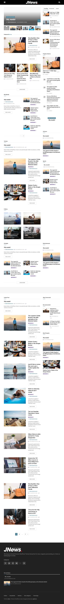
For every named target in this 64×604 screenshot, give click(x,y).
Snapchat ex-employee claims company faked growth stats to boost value (55, 311)
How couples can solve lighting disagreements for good (31, 219)
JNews (8, 599)
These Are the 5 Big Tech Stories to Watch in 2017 (9, 75)
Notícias (19, 595)
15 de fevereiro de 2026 (9, 103)
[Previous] (21, 136)
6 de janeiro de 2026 (22, 83)
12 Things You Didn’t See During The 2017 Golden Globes (55, 323)
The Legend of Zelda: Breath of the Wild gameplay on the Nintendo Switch (51, 152)
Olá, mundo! (10, 20)
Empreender (12, 595)
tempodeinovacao (12, 22)
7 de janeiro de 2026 (33, 517)
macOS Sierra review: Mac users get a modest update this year (53, 80)
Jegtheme (34, 599)
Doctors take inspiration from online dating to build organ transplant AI (12, 219)
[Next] (23, 136)
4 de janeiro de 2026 (10, 222)
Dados (5, 595)
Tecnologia (35, 595)
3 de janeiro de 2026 (29, 222)
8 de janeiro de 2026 (33, 47)
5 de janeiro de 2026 (35, 80)
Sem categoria (10, 17)
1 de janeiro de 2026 (29, 237)
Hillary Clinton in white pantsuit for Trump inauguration (34, 435)
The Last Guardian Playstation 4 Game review (33, 413)
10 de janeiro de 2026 (33, 441)
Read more (32, 58)
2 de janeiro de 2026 (10, 237)
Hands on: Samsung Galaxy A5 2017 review (35, 127)
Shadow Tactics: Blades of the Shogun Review (34, 109)
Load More (22, 89)
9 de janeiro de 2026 (33, 467)
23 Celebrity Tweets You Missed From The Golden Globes (31, 234)
